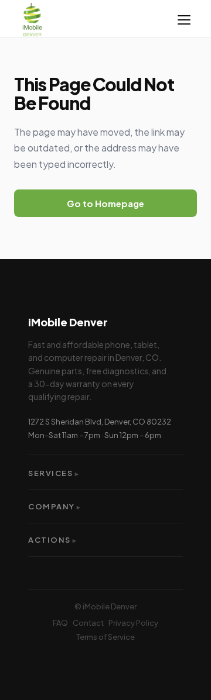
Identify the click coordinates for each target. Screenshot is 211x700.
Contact (88, 622)
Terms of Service (105, 637)
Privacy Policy (133, 622)
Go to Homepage (105, 203)
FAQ (60, 622)
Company (54, 506)
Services (54, 473)
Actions (52, 539)
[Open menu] (184, 20)
